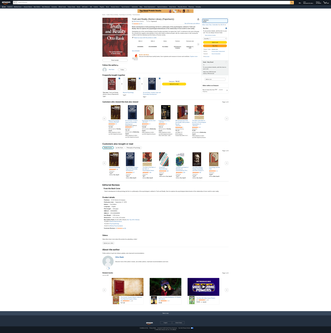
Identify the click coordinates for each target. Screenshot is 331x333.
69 (150, 172)
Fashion (96, 6)
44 (117, 169)
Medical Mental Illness (116, 221)
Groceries (54, 6)
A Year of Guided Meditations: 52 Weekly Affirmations (170, 298)
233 (184, 172)
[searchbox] (153, 2)
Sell (91, 6)
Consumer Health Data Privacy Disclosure (167, 328)
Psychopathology (114, 223)
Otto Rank (136, 21)
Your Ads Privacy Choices (184, 328)
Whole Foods (62, 6)
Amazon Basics (28, 6)
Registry (102, 6)
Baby (141, 6)
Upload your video (108, 243)
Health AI (9, 6)
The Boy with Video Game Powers (206, 298)
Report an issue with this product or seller (145, 37)
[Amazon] (6, 2)
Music (107, 6)
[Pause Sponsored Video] (141, 293)
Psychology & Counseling (125, 14)
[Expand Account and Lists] (313, 3)
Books (78, 6)
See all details (136, 50)
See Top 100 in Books (133, 219)
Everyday (198, 6)
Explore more (193, 56)
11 (217, 171)
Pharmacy (191, 6)
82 (200, 172)
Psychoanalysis (136, 14)
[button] (3, 7)
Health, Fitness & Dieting (112, 14)
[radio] (215, 21)
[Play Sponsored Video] (165, 287)
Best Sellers (37, 6)
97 (134, 172)
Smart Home (172, 6)
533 (167, 171)
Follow (122, 69)
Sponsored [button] (104, 275)
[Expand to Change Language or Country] (170, 322)
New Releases (46, 6)
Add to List (208, 79)
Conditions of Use (144, 328)
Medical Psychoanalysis (116, 225)
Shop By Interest (182, 6)
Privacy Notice (152, 328)
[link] (132, 84)
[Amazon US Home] (149, 323)
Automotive (135, 6)
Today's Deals (71, 6)
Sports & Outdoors (162, 6)
